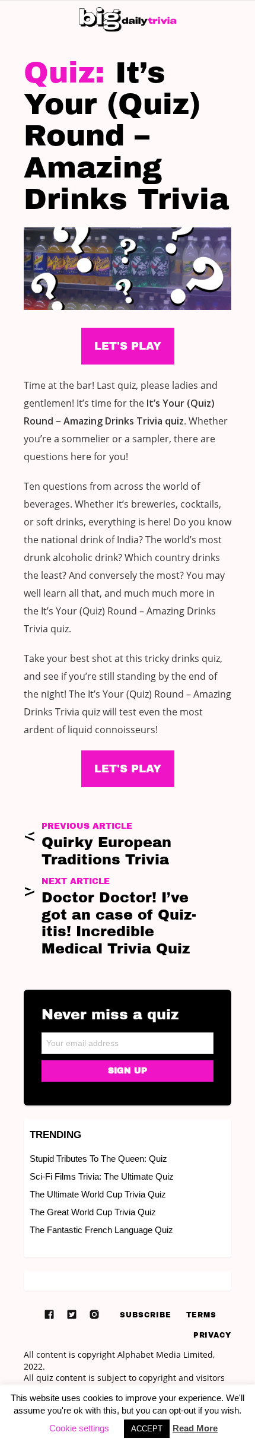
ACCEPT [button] (146, 1428)
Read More (195, 1428)
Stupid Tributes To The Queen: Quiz (98, 1159)
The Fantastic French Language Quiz (101, 1230)
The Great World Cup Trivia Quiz (93, 1212)
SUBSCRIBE (145, 1315)
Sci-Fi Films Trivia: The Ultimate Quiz (102, 1176)
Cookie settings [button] (79, 1428)
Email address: (127, 1039)
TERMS (201, 1315)
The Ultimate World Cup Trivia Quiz (98, 1194)
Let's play (127, 769)
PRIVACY (212, 1335)
